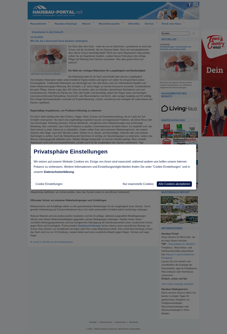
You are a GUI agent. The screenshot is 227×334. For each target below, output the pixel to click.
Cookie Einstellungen (49, 183)
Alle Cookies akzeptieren (174, 183)
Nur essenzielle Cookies (138, 183)
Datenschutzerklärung (59, 171)
